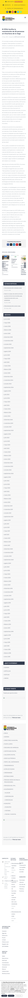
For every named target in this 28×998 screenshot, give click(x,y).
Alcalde (21, 863)
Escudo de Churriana (22, 885)
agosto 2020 (7, 563)
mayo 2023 (7, 444)
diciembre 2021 (8, 505)
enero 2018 (7, 656)
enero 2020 (7, 584)
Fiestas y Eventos (21, 890)
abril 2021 (6, 534)
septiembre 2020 (9, 559)
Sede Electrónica (5, 957)
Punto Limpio (4, 938)
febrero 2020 (7, 581)
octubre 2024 (8, 383)
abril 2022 (6, 491)
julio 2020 (6, 567)
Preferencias (18, 995)
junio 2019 (7, 610)
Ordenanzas (5, 971)
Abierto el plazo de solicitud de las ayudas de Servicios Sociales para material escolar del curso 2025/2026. (14, 890)
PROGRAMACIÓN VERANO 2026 (13, 288)
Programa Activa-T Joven (14, 261)
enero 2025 (7, 373)
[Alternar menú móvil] (25, 17)
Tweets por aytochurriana (10, 693)
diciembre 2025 (8, 337)
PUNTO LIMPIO (8, 744)
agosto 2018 (7, 635)
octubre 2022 (7, 470)
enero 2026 (7, 333)
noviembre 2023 (8, 423)
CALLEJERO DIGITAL (9, 754)
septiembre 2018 (8, 631)
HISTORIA (7, 810)
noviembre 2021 (8, 509)
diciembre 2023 (8, 419)
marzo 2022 (7, 495)
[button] (3, 265)
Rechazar (11, 995)
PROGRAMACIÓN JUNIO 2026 (12, 306)
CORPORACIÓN (9, 796)
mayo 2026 (7, 322)
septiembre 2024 (9, 387)
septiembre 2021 (8, 516)
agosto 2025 (7, 351)
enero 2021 (7, 545)
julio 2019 (6, 606)
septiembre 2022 (8, 473)
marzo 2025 (7, 365)
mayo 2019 (7, 613)
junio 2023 (7, 441)
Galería (5, 258)
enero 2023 (7, 459)
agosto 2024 (7, 391)
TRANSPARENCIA (9, 765)
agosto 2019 (7, 602)
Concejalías (22, 867)
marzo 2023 (7, 452)
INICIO (6, 733)
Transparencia (5, 964)
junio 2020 (7, 570)
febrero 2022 (7, 498)
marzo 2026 (7, 326)
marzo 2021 (7, 538)
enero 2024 (7, 416)
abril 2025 (6, 362)
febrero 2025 (7, 369)
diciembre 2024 (8, 376)
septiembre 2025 (8, 347)
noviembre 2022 (8, 466)
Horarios (4, 931)
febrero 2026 (7, 330)
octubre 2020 (8, 556)
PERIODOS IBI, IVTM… (10, 785)
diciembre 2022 (8, 462)
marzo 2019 (7, 620)
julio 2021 (6, 523)
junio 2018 (7, 638)
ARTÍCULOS (17, 37)
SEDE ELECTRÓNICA (9, 758)
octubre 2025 (7, 344)
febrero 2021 (7, 541)
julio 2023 (6, 437)
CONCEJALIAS (9, 800)
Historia (21, 882)
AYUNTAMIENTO (8, 789)
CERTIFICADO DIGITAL (10, 751)
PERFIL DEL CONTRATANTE (11, 762)
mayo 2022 (7, 488)
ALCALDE (7, 792)
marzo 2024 (7, 409)
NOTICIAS (22, 37)
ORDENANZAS (8, 772)
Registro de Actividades (5, 945)
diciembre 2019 (8, 588)
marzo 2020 (7, 577)
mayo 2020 (7, 574)
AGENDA (6, 736)
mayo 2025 (7, 358)
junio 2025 (7, 355)
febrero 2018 (7, 653)
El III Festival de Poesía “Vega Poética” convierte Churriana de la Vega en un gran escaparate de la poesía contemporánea (24, 257)
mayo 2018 (7, 642)
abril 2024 (7, 405)
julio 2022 (6, 480)
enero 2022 (7, 502)
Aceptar (4, 995)
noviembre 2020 (8, 552)
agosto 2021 (7, 520)
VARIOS (6, 678)
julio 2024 (6, 394)
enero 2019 (7, 628)
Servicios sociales (21, 870)
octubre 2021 (7, 513)
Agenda (4, 933)
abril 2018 (6, 646)
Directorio (4, 935)
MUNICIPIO (7, 803)
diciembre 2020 (8, 549)
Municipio (22, 880)
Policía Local (5, 942)
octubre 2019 (7, 595)
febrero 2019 (7, 624)
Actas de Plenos (4, 968)
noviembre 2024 (8, 380)
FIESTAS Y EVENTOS (10, 814)
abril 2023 (6, 448)
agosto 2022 (7, 477)
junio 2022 (7, 484)
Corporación (22, 865)
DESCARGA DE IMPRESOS (11, 747)
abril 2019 (6, 617)
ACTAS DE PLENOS (9, 769)
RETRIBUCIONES (9, 776)
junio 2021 (7, 527)
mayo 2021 (7, 531)
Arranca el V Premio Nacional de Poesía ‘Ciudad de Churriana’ (5, 255)
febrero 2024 (7, 412)
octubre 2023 (7, 426)
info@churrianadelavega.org (6, 880)
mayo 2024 (7, 401)
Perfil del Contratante (5, 961)
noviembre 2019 (8, 592)
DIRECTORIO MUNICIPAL (11, 740)
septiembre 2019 (8, 599)
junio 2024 (7, 398)
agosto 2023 (7, 434)
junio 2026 (7, 319)
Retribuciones (5, 973)
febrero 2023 (7, 455)
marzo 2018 (7, 649)
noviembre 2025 (8, 340)
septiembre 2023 (8, 430)
